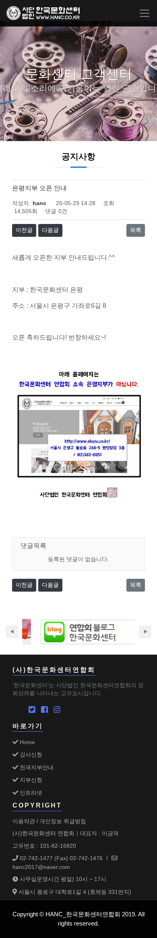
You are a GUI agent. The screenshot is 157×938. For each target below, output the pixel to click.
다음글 (50, 230)
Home (26, 742)
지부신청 (30, 780)
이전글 (24, 230)
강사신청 (30, 754)
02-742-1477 (35, 858)
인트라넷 (30, 792)
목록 (135, 230)
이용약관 (23, 821)
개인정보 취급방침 (62, 821)
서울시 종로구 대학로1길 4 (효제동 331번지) (74, 892)
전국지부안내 (36, 767)
